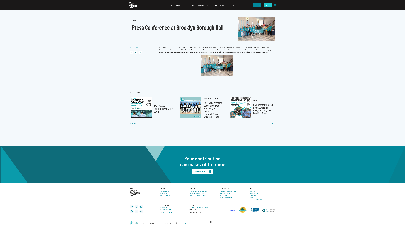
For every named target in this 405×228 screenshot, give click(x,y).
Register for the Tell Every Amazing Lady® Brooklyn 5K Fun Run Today (263, 109)
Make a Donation (225, 193)
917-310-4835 (167, 210)
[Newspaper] (141, 211)
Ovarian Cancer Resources (198, 191)
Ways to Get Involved (226, 197)
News (251, 197)
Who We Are (253, 191)
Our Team (253, 195)
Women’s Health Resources (198, 195)
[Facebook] (132, 211)
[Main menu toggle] (275, 5)
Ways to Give (224, 195)
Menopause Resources (197, 193)
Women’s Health (165, 195)
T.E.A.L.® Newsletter (256, 199)
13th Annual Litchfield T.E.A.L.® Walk (163, 109)
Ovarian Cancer (164, 191)
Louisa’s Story (254, 193)
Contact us (163, 207)
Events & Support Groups (228, 191)
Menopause (163, 193)
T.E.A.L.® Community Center (198, 207)
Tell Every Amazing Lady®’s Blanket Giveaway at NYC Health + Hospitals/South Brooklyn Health (213, 109)
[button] (257, 5)
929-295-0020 (167, 212)
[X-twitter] (136, 211)
